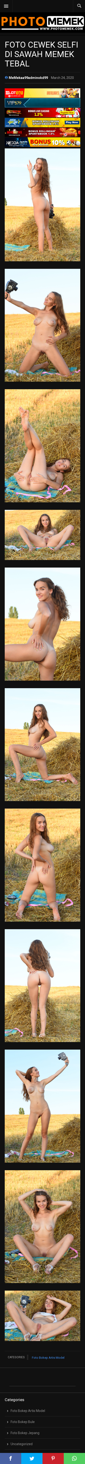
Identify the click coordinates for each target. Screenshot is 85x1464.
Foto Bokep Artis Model (48, 1357)
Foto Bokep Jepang (25, 1433)
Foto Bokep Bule (23, 1422)
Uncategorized (22, 1444)
